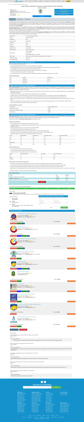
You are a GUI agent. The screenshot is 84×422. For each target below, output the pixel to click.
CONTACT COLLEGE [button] (64, 9)
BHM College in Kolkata (20, 411)
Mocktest (52, 415)
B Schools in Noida (48, 398)
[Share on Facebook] (41, 382)
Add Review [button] (42, 16)
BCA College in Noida (35, 409)
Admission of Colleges (63, 394)
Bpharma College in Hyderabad (65, 405)
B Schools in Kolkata (49, 401)
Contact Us (47, 417)
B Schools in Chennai (49, 397)
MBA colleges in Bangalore (21, 393)
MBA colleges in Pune (20, 394)
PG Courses (53, 1)
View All (42, 181)
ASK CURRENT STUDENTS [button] (64, 14)
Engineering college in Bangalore (37, 393)
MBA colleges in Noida (20, 398)
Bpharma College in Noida (64, 409)
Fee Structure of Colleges (64, 393)
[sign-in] (68, 1)
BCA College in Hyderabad (36, 405)
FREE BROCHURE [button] (63, 12)
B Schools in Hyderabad (49, 394)
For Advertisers (29, 417)
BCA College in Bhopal (35, 410)
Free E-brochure (72, 223)
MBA (30, 1)
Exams (59, 1)
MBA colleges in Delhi (20, 397)
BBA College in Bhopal (49, 410)
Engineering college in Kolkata (36, 401)
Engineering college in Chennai (36, 397)
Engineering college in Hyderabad (37, 394)
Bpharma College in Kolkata (64, 411)
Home (30, 415)
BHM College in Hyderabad (21, 405)
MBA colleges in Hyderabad (21, 399)
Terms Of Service (54, 417)
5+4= (51, 207)
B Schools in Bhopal (49, 399)
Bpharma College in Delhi (64, 406)
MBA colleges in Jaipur (20, 401)
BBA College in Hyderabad (50, 405)
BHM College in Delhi (20, 406)
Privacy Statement (61, 417)
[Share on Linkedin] (44, 382)
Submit (64, 207)
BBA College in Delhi (49, 406)
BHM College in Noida (20, 409)
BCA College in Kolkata (35, 411)
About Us (24, 417)
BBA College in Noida (49, 409)
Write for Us (36, 417)
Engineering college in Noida (36, 398)
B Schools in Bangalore (49, 393)
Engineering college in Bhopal (36, 399)
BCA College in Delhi (35, 406)
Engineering (35, 1)
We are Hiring (42, 417)
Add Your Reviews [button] (23, 329)
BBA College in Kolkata (49, 411)
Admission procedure (14, 329)
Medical (41, 1)
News (57, 415)
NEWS (63, 1)
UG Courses (47, 1)
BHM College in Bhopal (20, 410)
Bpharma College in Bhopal (64, 410)
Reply (12, 337)
